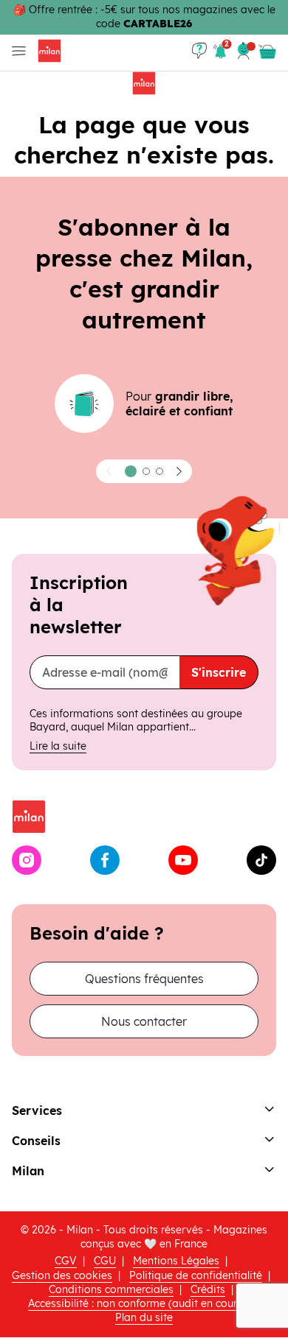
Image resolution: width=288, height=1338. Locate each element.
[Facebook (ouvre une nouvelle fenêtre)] (105, 860)
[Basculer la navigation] (16, 51)
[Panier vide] (267, 52)
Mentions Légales (176, 1260)
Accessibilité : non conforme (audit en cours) (137, 1303)
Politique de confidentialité (195, 1275)
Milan (28, 1170)
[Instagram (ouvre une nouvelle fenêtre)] (26, 860)
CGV (66, 1260)
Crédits (208, 1289)
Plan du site (144, 1317)
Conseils (36, 1140)
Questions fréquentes (144, 978)
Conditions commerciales (111, 1289)
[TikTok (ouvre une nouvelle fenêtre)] (261, 860)
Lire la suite (58, 746)
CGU (105, 1260)
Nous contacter (144, 1021)
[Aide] (199, 51)
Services (37, 1110)
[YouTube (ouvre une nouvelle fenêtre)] (183, 860)
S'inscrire (218, 672)
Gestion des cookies (62, 1275)
